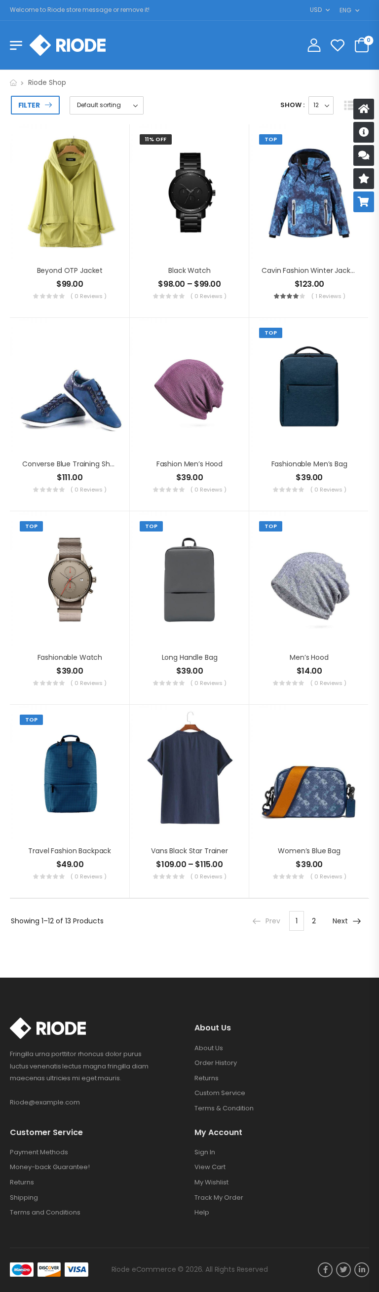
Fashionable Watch (70, 657)
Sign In (204, 1152)
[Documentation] (363, 132)
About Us (208, 1048)
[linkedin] (361, 1269)
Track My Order (218, 1198)
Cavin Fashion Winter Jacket (309, 270)
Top (271, 139)
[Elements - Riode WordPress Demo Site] (68, 45)
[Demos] (363, 109)
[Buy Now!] (363, 201)
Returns (206, 1078)
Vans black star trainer (189, 851)
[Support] (363, 155)
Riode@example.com (45, 1102)
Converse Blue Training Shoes (72, 464)
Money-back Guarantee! (50, 1167)
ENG (345, 10)
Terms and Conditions (45, 1212)
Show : (292, 105)
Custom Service (219, 1093)
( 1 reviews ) (328, 296)
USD (316, 9)
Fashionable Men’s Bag (309, 464)
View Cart (210, 1167)
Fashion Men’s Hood (189, 464)
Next (340, 921)
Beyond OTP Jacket (70, 270)
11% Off (155, 139)
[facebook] (325, 1269)
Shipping (24, 1198)
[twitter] (343, 1269)
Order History (215, 1063)
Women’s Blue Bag (309, 851)
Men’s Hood (309, 657)
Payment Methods (39, 1152)
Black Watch (189, 270)
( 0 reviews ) (89, 296)
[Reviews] (363, 178)
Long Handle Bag (190, 657)
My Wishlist (211, 1182)
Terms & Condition (224, 1108)
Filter (29, 105)
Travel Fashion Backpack (69, 851)
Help (201, 1212)
